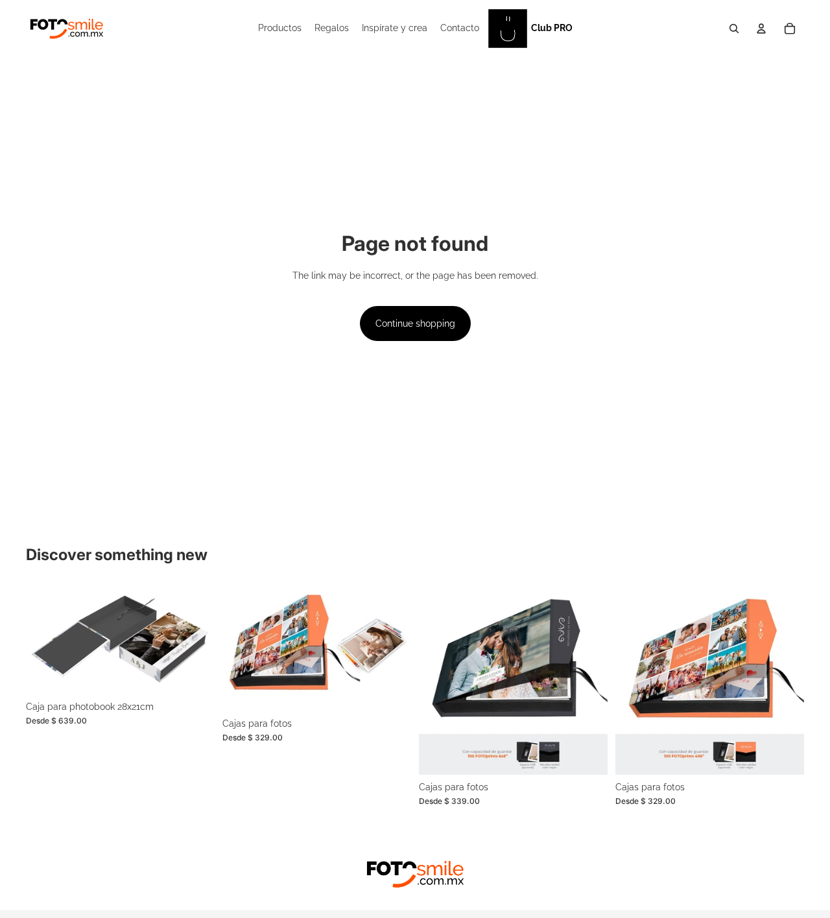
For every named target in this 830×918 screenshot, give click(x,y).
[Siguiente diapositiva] (195, 640)
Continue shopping (415, 323)
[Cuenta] (761, 28)
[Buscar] (734, 28)
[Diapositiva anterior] (45, 640)
